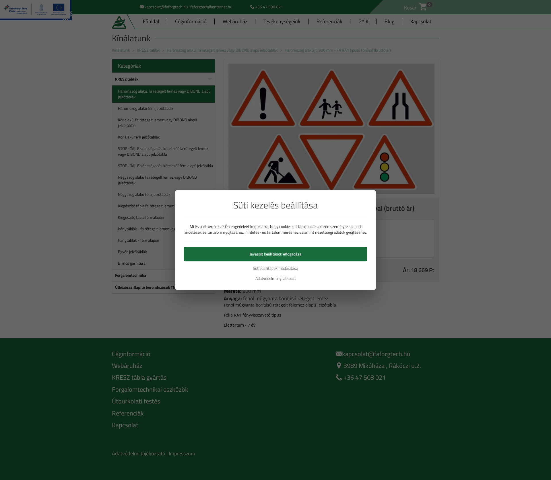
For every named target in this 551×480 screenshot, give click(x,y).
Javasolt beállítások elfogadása (275, 254)
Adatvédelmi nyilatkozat (275, 278)
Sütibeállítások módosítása (275, 268)
